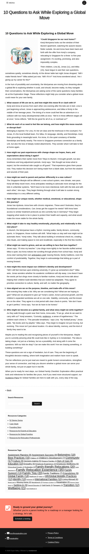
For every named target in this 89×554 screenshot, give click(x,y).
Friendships (71, 473)
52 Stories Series (16, 420)
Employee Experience (45, 464)
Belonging (66, 454)
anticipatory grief (39, 255)
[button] (12, 2)
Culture (18, 461)
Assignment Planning (19, 455)
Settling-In (21, 485)
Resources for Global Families (21, 434)
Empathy (29, 464)
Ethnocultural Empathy (16, 467)
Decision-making (32, 461)
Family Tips (32, 473)
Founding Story (15, 427)
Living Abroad (70, 479)
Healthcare (33, 476)
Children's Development (52, 458)
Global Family (18, 476)
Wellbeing (17, 488)
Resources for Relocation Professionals (24, 438)
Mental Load (12, 482)
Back (9, 390)
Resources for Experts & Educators (22, 431)
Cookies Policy (53, 542)
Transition (71, 485)
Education (15, 463)
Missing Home (24, 482)
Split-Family (47, 485)
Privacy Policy (53, 533)
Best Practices (19, 457)
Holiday (41, 476)
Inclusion (30, 479)
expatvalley (14, 538)
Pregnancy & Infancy (49, 482)
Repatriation (63, 482)
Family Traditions (53, 473)
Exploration (30, 467)
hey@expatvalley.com (18, 533)
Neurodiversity (37, 482)
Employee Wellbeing (67, 464)
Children (34, 458)
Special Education (34, 485)
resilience (47, 316)
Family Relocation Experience (40, 470)
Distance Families (49, 461)
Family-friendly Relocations (55, 466)
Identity (19, 479)
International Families (48, 479)
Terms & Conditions (55, 538)
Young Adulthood (31, 488)
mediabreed (32, 550)
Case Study (13, 424)
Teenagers (58, 485)
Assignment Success (44, 455)
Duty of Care (65, 461)
